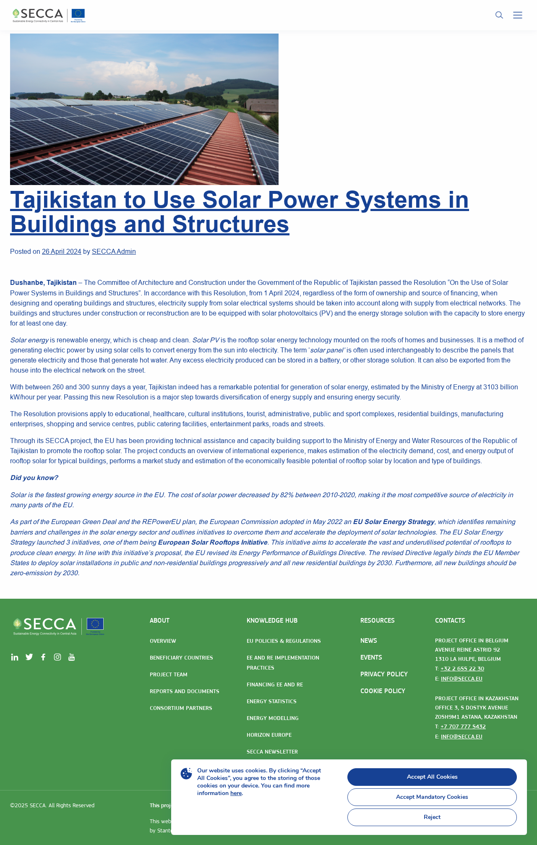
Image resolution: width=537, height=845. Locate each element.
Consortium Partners (181, 707)
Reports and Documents (184, 691)
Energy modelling (273, 718)
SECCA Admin (114, 251)
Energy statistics (272, 701)
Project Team (169, 674)
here (236, 793)
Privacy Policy (384, 674)
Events (371, 657)
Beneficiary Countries (181, 657)
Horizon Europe (269, 734)
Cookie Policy (382, 691)
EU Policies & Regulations (284, 640)
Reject (432, 817)
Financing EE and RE (275, 684)
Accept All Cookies (432, 777)
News (368, 640)
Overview (163, 640)
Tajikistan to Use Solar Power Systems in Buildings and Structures (239, 211)
